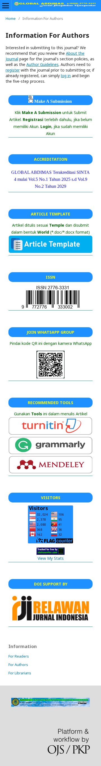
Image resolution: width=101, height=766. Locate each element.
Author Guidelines (42, 64)
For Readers (18, 656)
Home (11, 18)
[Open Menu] (5, 5)
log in (66, 75)
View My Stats (51, 558)
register (13, 70)
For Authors (18, 664)
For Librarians (19, 672)
